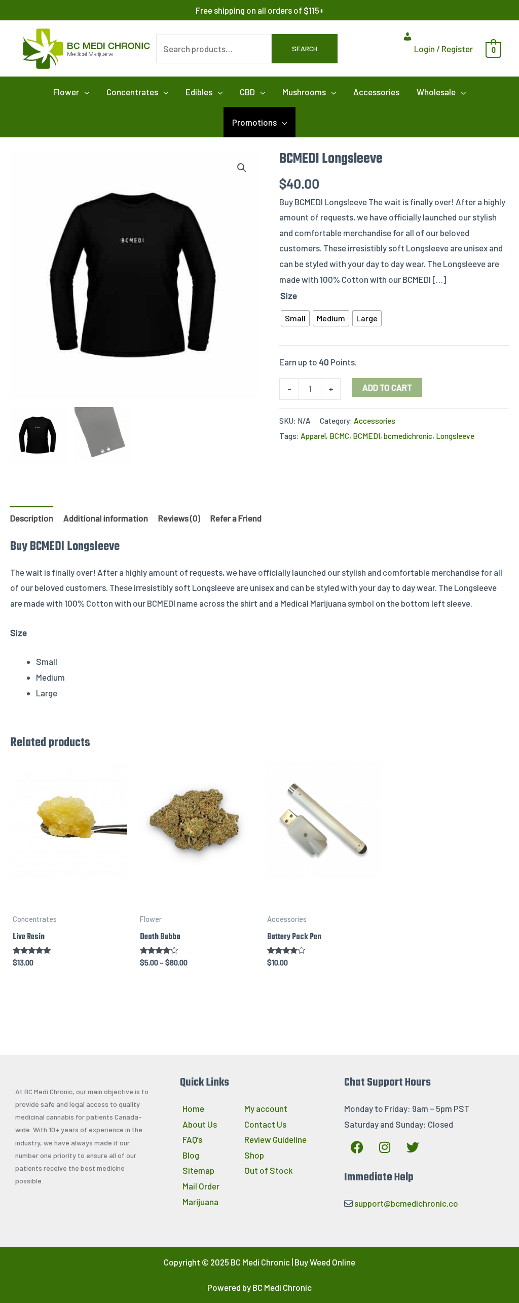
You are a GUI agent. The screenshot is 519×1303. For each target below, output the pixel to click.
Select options (69, 900)
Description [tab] (31, 518)
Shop (254, 1155)
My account (265, 1108)
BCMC (339, 435)
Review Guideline (275, 1139)
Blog (190, 1155)
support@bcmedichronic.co (406, 1203)
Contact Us (265, 1124)
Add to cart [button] (323, 900)
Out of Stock (268, 1170)
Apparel (313, 435)
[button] (71, 92)
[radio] (295, 318)
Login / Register (443, 49)
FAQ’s (192, 1139)
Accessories (374, 420)
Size (288, 295)
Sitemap (198, 1170)
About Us (199, 1124)
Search (304, 48)
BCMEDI (366, 435)
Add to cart (387, 387)
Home (193, 1108)
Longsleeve (455, 435)
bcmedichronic (408, 435)
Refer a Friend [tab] (236, 518)
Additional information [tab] (105, 518)
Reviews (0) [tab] (179, 518)
